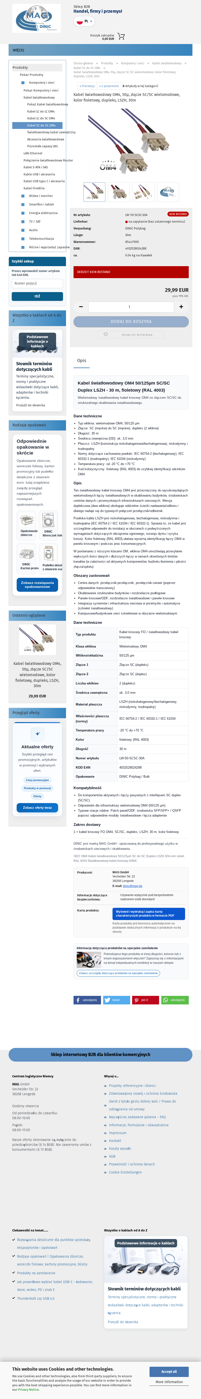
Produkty (20, 67)
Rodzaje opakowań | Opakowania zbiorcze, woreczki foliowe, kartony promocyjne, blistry (52, 1260)
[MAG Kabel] (38, 18)
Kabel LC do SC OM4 (41, 118)
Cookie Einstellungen (125, 1172)
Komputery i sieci (41, 82)
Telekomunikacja (41, 238)
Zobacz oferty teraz (37, 807)
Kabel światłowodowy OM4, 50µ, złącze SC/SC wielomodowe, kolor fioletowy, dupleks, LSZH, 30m (37, 674)
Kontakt (115, 1141)
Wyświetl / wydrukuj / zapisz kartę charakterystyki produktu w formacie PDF (145, 913)
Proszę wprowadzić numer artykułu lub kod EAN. (36, 273)
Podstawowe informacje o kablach (37, 341)
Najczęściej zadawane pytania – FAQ (137, 1117)
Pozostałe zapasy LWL (42, 146)
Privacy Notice (28, 1389)
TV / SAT (34, 221)
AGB (112, 1156)
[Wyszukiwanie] (143, 35)
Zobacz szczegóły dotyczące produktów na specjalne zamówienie (118, 973)
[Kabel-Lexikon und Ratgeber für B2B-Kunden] (146, 1259)
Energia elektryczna (43, 213)
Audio (33, 230)
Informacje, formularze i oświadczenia (139, 1125)
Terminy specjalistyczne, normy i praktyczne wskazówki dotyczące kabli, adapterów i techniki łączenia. (37, 387)
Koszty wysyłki (120, 1149)
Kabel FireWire (34, 188)
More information (169, 1382)
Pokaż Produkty (31, 75)
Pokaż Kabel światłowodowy (44, 104)
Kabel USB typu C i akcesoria (43, 181)
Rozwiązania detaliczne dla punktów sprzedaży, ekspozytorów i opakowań (54, 1244)
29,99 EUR (37, 696)
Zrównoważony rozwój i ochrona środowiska (143, 1094)
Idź (37, 296)
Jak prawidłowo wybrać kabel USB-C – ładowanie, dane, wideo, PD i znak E (55, 1286)
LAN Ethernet (33, 153)
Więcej (18, 50)
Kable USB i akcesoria (39, 174)
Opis (81, 360)
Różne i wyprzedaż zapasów (45, 247)
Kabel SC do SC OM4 (41, 125)
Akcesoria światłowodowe (44, 139)
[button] (154, 35)
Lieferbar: (81, 221)
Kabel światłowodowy (39, 97)
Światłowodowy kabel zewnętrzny (44, 132)
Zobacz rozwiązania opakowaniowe (37, 585)
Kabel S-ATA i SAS (36, 167)
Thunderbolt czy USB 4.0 (35, 1299)
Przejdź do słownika (30, 405)
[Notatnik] (176, 35)
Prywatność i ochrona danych (132, 1164)
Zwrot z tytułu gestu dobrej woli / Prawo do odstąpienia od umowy (142, 1105)
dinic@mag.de (132, 886)
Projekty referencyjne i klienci (132, 1086)
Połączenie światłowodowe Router (43, 160)
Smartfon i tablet (41, 204)
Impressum (117, 1133)
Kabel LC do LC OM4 (41, 111)
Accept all (169, 1372)
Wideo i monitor (40, 196)
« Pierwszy (87, 86)
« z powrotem (109, 86)
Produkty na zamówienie (36, 1273)
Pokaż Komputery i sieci (41, 90)
